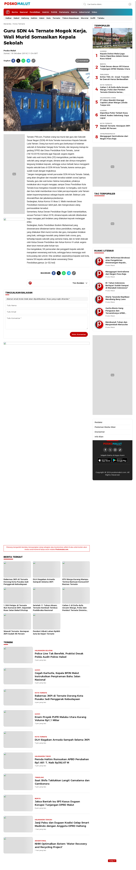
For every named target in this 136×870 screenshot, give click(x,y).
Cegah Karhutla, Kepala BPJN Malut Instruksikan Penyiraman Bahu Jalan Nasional (57, 676)
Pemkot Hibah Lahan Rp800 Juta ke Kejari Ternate (46, 632)
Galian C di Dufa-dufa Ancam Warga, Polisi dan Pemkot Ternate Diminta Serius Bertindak (74, 609)
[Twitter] (18, 61)
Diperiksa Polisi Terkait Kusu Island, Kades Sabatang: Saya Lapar (114, 115)
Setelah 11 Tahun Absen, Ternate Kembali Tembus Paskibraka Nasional (45, 607)
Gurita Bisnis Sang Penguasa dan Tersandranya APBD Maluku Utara (115, 312)
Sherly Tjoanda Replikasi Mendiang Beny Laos (117, 298)
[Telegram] (28, 61)
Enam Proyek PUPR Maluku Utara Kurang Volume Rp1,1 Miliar (60, 719)
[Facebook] (13, 61)
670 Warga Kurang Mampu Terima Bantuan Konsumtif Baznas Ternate (75, 581)
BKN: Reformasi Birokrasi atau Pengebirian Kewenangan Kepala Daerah (117, 261)
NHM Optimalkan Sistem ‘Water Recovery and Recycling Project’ (61, 845)
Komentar (83, 61)
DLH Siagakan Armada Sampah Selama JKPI (44, 580)
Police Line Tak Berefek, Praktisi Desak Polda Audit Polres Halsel (59, 655)
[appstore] (104, 460)
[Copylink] (33, 61)
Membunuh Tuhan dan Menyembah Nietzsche (116, 323)
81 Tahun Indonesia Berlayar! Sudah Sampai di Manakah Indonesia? (117, 285)
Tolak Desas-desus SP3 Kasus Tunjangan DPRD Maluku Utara (115, 67)
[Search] (130, 4)
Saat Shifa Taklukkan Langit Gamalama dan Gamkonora (62, 782)
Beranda (7, 24)
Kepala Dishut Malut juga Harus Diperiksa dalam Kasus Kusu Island (114, 56)
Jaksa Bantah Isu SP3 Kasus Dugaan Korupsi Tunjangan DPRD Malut (57, 803)
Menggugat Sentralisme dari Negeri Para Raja (114, 137)
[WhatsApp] (23, 61)
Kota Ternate (19, 24)
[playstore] (120, 460)
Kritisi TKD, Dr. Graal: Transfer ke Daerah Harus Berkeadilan (114, 78)
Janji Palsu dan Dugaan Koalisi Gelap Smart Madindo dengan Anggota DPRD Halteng (62, 824)
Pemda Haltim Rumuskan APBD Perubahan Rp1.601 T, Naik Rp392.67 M (62, 761)
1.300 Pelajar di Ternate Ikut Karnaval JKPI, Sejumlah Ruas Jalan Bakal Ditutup (17, 607)
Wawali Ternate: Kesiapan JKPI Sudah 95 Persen (16, 632)
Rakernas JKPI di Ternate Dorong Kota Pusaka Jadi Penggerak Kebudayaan (16, 581)
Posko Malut (10, 51)
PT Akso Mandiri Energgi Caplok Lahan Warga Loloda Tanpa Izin (113, 102)
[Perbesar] (47, 130)
